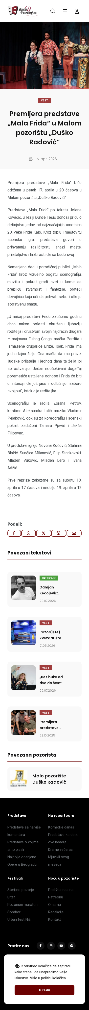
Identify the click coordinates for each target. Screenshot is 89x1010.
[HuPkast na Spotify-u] (72, 946)
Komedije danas (61, 827)
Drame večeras (60, 849)
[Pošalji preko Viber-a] (58, 533)
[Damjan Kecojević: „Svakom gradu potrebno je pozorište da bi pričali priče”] (23, 588)
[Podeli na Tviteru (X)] (43, 533)
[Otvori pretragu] (52, 11)
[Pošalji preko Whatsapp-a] (28, 533)
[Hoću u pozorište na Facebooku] (40, 946)
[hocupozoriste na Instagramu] (51, 946)
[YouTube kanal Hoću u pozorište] (61, 946)
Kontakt (54, 919)
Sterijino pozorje (20, 890)
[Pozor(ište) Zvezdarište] (23, 632)
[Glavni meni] (65, 11)
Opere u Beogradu (22, 864)
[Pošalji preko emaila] (74, 533)
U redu (44, 990)
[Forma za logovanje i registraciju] (77, 11)
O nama (54, 904)
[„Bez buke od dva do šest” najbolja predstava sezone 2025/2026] (23, 677)
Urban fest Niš (19, 919)
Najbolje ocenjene (21, 857)
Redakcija (56, 912)
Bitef (11, 897)
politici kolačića (53, 978)
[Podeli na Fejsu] (14, 533)
